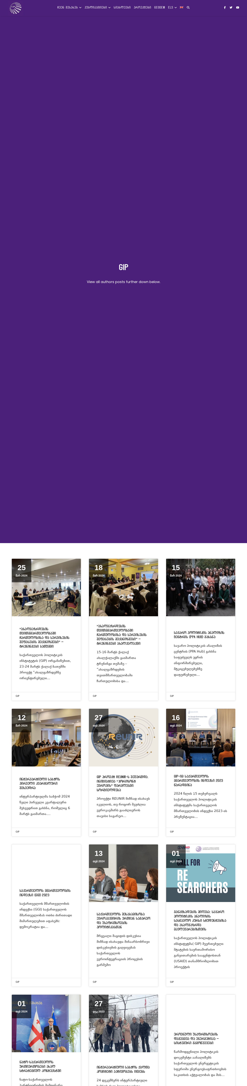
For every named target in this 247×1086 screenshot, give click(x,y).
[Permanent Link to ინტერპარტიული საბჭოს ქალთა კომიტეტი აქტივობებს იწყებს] (123, 1023)
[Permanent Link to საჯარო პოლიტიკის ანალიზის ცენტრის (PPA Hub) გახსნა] (200, 587)
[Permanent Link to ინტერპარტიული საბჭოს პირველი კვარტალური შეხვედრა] (46, 737)
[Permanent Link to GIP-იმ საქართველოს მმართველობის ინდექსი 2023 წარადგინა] (200, 737)
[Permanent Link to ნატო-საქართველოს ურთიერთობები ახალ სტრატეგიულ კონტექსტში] (46, 1023)
